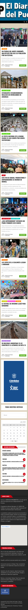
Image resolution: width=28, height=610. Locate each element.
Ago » (15, 441)
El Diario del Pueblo (9, 64)
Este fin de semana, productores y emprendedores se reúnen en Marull (14, 179)
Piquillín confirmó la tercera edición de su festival (13, 461)
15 (10, 433)
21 (7, 436)
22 (10, 436)
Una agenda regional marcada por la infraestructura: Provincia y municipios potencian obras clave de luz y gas (13, 469)
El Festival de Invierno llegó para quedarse (14, 304)
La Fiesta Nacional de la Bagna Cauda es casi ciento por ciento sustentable (13, 138)
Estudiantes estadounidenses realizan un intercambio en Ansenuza (12, 95)
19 (24, 433)
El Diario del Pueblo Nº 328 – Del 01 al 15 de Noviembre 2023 (13, 483)
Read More (22, 65)
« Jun (12, 441)
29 (10, 438)
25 (20, 436)
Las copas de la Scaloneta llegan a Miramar (14, 263)
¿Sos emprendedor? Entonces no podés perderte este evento (13, 222)
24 (17, 436)
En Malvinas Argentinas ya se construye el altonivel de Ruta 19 (14, 344)
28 (7, 438)
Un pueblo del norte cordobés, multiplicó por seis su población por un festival (14, 53)
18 (20, 433)
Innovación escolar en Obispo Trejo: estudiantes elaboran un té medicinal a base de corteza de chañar (13, 565)
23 (14, 436)
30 (14, 438)
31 (17, 438)
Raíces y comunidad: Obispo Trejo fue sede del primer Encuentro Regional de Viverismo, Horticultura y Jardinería (13, 579)
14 (7, 433)
